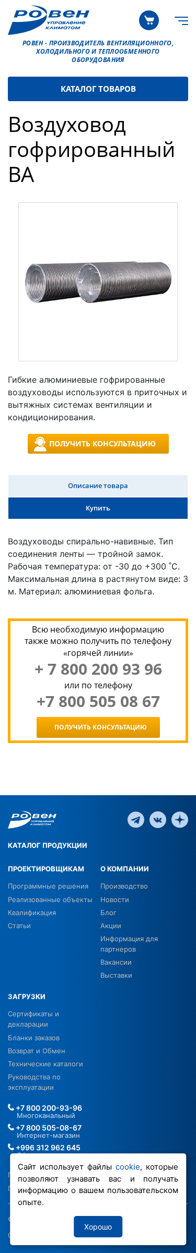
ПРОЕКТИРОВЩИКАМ (46, 869)
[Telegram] (136, 819)
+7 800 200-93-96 (48, 1107)
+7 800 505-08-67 (48, 1127)
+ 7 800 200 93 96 (98, 669)
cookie (128, 1167)
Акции (110, 925)
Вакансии (116, 962)
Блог (108, 912)
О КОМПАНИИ (124, 869)
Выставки (116, 975)
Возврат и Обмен (36, 1051)
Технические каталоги (45, 1064)
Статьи (19, 925)
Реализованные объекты (50, 899)
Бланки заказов (34, 1037)
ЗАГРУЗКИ (26, 996)
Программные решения (48, 886)
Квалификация (32, 912)
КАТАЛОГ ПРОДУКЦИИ (47, 845)
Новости (114, 899)
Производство (124, 886)
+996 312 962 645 (47, 1147)
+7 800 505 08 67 (98, 701)
